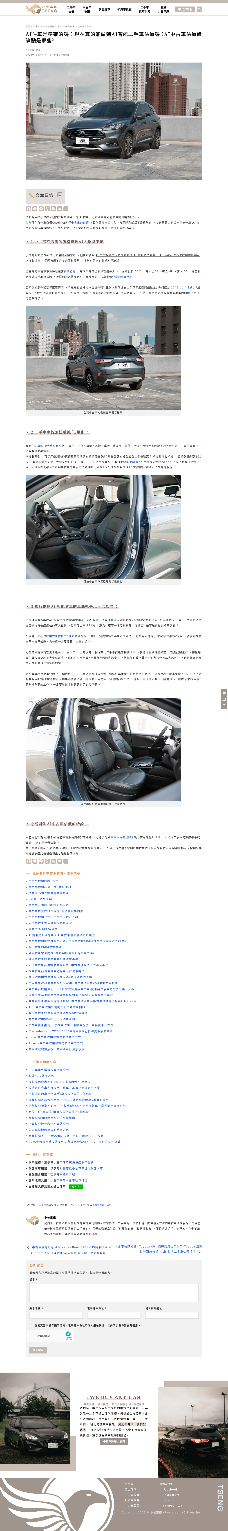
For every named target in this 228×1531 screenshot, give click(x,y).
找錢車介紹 (67, 1174)
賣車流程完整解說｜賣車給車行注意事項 (57, 1049)
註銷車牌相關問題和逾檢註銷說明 (52, 1118)
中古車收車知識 (96, 1204)
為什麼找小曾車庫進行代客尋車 (81, 1168)
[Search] (199, 9)
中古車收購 (87, 9)
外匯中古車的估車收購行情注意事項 (53, 959)
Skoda (167, 462)
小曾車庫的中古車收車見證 (69, 1180)
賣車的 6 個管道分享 (43, 929)
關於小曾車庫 (163, 9)
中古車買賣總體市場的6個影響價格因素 (56, 911)
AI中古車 (80, 1204)
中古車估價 (66, 26)
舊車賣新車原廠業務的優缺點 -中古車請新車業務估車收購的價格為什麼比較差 (82, 1001)
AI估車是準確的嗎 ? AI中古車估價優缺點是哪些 (62, 935)
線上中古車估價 (188, 674)
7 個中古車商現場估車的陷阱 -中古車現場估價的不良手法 (68, 965)
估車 (109, 1204)
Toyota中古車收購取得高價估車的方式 (56, 1043)
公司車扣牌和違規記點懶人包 (49, 1130)
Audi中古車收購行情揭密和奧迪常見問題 (57, 1007)
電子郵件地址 (97, 1308)
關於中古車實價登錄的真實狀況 (50, 923)
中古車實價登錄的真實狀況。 (116, 277)
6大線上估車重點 (40, 899)
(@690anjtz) (172, 1505)
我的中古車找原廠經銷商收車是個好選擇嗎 (58, 1013)
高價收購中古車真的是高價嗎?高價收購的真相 (60, 977)
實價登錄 (70, 271)
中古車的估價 (80, 222)
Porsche (136, 462)
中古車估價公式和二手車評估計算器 (53, 917)
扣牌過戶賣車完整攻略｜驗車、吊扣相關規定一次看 (64, 1088)
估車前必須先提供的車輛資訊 (49, 893)
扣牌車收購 (132, 1500)
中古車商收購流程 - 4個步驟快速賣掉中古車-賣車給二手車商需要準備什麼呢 (81, 989)
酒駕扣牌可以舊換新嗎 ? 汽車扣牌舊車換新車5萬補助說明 (69, 1100)
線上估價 (131, 1489)
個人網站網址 (153, 1308)
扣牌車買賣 (124, 9)
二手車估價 (71, 9)
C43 (156, 620)
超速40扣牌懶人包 (41, 1076)
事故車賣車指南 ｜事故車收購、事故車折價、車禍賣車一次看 (71, 1025)
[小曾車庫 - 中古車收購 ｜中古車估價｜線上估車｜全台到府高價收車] (41, 9)
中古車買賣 (132, 1505)
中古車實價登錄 (121, 837)
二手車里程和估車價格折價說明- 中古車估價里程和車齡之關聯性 (73, 983)
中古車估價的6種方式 (63, 636)
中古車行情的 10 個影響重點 (49, 905)
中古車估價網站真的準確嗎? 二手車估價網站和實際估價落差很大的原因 (78, 941)
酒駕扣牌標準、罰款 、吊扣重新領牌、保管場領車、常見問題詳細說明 (77, 1106)
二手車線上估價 (83, 26)
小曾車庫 (65, 55)
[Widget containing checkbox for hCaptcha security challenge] (50, 1336)
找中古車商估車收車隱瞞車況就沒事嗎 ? (56, 971)
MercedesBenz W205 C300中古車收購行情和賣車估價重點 (71, 1031)
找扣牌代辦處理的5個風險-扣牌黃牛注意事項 (60, 1082)
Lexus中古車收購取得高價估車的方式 (55, 1037)
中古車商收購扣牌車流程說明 (49, 1070)
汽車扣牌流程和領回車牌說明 (49, 1124)
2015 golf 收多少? (184, 287)
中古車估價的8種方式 (43, 881)
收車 (133, 652)
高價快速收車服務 (81, 1162)
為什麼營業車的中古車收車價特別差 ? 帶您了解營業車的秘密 (71, 995)
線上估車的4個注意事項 (45, 947)
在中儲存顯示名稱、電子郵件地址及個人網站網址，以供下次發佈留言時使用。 (88, 1325)
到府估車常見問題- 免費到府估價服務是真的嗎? (62, 953)
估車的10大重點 (45, 446)
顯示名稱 (36, 1308)
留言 (33, 1279)
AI (72, 1204)
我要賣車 (104, 9)
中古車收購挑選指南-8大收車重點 (52, 1019)
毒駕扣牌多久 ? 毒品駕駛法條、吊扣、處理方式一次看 (66, 1136)
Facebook (170, 1489)
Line (166, 1500)
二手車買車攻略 (144, 9)
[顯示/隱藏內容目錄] (58, 195)
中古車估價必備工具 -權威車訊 (50, 887)
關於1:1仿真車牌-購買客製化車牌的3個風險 (59, 1112)
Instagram (171, 1495)
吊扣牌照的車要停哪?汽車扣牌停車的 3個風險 (60, 1094)
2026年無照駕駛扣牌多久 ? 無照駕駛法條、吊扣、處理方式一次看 (75, 1142)
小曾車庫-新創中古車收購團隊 (41, 26)
